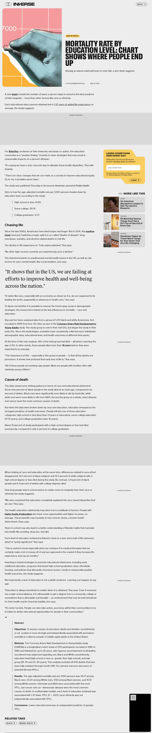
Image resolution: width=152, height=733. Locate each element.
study (15, 94)
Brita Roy (13, 151)
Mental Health (26, 723)
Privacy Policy (127, 175)
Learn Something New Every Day (118, 154)
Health (9, 723)
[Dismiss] (148, 696)
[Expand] (132, 696)
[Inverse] (24, 4)
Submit (134, 180)
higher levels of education (18, 514)
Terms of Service (114, 175)
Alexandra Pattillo (77, 83)
